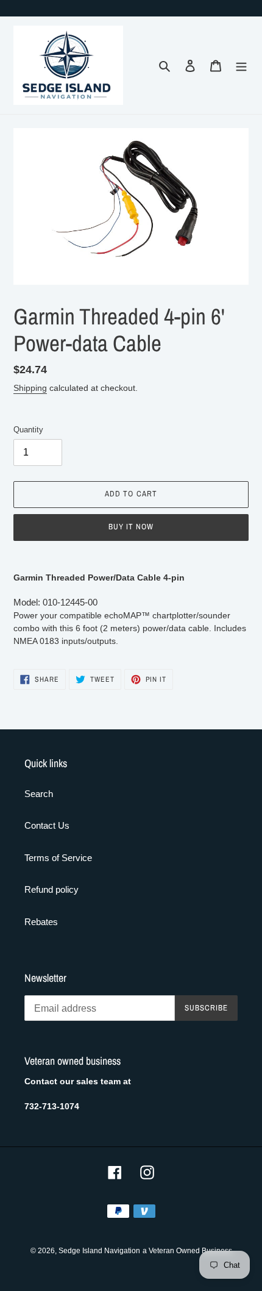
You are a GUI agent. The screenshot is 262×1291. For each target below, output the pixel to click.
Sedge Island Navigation (99, 1250)
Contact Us (46, 825)
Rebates (41, 922)
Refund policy (51, 889)
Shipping (30, 388)
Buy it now (131, 526)
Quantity (28, 429)
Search (38, 794)
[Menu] (241, 65)
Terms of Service (58, 858)
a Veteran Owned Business (187, 1250)
